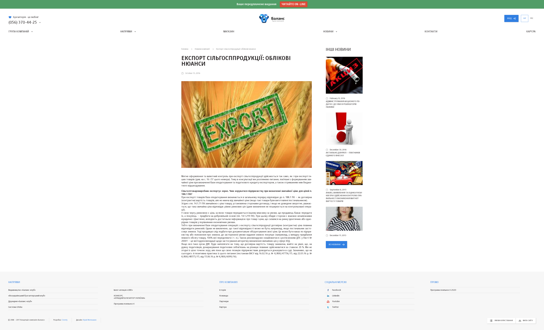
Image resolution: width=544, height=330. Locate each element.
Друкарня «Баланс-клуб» (20, 301)
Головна (184, 49)
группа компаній (272, 18)
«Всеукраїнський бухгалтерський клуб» (26, 296)
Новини (328, 31)
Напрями (126, 31)
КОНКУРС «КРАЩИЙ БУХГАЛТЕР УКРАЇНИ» (129, 297)
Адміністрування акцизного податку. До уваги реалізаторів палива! (343, 104)
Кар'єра (531, 31)
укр (524, 18)
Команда (223, 296)
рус (531, 18)
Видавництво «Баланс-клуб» (22, 290)
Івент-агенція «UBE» (123, 290)
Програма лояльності (124, 304)
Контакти (431, 31)
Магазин (228, 31)
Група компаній (18, 31)
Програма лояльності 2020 (443, 290)
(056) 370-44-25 (22, 23)
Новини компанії (202, 49)
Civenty (64, 320)
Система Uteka (15, 307)
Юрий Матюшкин (89, 320)
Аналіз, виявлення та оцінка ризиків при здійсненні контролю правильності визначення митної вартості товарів (344, 197)
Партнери (224, 301)
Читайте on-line (294, 4)
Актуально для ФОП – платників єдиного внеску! (343, 154)
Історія (222, 290)
